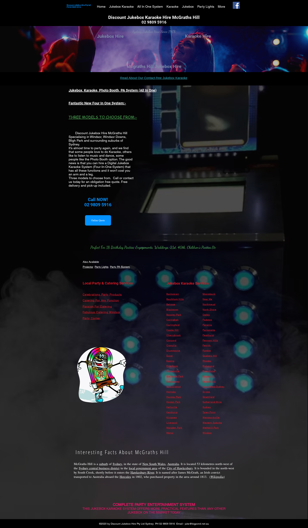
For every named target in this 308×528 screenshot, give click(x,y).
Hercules (125, 476)
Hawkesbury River (142, 472)
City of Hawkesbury (180, 468)
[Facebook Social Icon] (236, 5)
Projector (88, 266)
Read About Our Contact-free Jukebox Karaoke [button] (153, 78)
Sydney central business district (99, 468)
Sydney (117, 464)
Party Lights (102, 266)
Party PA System (120, 266)
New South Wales (153, 464)
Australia (173, 464)
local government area (143, 468)
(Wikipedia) (217, 476)
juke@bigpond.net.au (197, 523)
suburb (103, 464)
